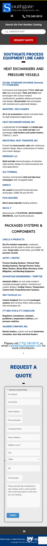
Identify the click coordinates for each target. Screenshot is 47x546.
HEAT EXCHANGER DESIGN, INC (19, 122)
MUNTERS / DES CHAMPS (16, 109)
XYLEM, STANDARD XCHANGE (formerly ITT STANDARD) (23, 83)
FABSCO (7, 185)
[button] (12, 16)
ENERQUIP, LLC (10, 156)
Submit (13, 515)
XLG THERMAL (10, 172)
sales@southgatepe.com (25, 345)
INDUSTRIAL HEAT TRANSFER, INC (20, 140)
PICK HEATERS (10, 198)
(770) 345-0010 (29, 343)
